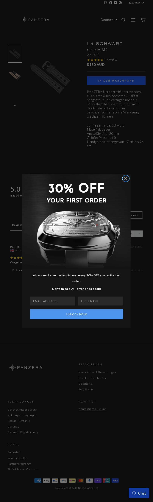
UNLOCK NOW (76, 314)
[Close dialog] (126, 178)
